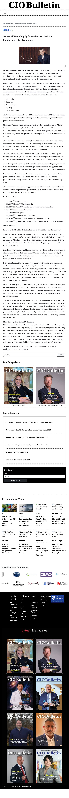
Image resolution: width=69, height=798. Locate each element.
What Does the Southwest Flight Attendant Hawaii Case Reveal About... (25, 548)
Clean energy (57, 541)
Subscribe (16, 480)
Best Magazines (11, 362)
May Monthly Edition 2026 (49, 729)
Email (6, 474)
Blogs (21, 513)
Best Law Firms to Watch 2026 (17, 452)
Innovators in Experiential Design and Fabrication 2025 (27, 437)
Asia (22, 600)
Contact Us (34, 603)
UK (21, 603)
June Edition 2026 (19, 729)
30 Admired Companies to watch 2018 (20, 23)
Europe (23, 616)
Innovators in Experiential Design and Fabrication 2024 (27, 445)
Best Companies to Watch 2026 (48, 692)
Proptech (5, 541)
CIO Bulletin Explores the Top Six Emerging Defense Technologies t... (25, 521)
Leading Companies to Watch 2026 (50, 405)
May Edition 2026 (19, 766)
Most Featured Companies (14, 567)
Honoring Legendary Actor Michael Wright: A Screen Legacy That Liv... (43, 551)
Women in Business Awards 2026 (18, 460)
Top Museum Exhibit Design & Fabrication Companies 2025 (28, 430)
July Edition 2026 (19, 692)
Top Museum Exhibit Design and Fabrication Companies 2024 (29, 422)
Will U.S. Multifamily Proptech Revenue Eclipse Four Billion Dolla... (9, 548)
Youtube (15, 620)
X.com (14, 607)
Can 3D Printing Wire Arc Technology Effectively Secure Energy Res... (59, 548)
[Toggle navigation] (4, 13)
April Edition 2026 (49, 766)
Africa (22, 619)
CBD (3, 513)
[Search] (61, 355)
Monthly (44, 600)
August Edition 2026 (18, 405)
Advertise (34, 616)
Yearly (43, 603)
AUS (21, 606)
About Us (34, 600)
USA (21, 608)
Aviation (22, 541)
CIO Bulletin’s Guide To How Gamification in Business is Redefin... (42, 521)
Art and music (57, 513)
